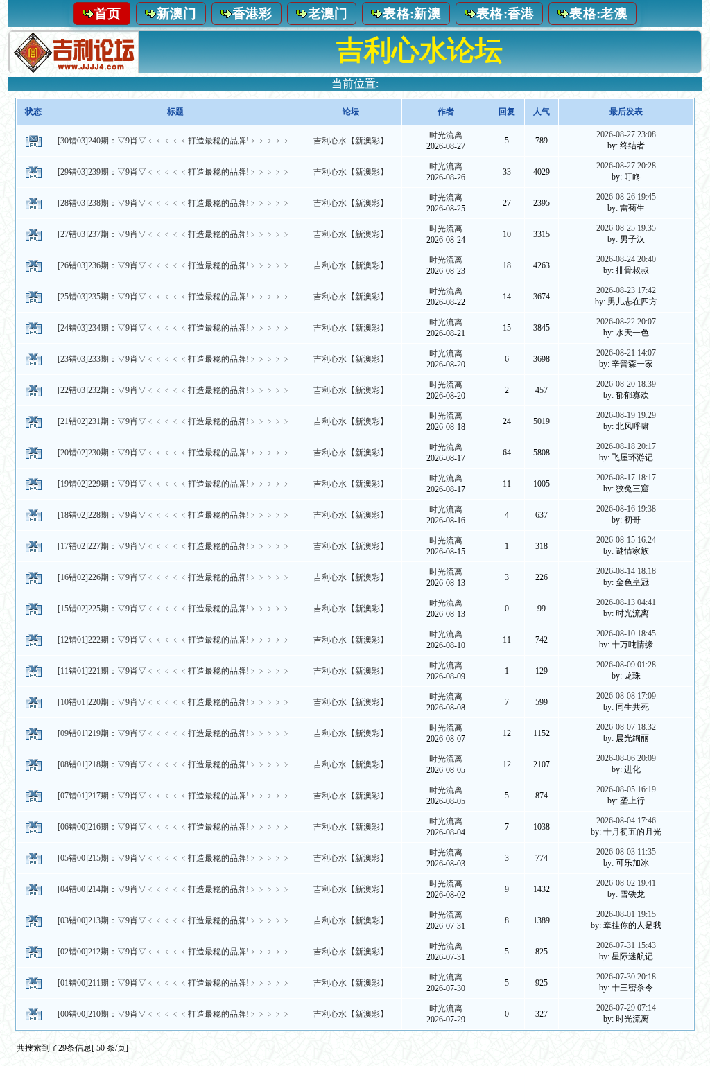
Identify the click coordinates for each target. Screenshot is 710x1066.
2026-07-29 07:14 (626, 1008)
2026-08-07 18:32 (626, 727)
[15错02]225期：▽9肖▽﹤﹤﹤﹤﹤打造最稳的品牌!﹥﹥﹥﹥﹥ (174, 608)
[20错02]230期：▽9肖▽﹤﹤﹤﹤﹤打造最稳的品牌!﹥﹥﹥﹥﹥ (174, 452)
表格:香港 (505, 13)
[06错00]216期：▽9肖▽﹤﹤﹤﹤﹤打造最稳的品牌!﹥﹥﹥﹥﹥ (174, 827)
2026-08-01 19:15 (626, 914)
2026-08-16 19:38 (626, 509)
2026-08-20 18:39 (626, 384)
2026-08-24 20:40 (626, 259)
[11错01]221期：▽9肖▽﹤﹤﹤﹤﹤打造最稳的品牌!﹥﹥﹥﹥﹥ (174, 671)
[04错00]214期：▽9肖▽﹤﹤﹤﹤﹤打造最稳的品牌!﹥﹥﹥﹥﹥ (174, 889)
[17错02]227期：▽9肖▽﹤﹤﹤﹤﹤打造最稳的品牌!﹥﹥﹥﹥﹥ (174, 546)
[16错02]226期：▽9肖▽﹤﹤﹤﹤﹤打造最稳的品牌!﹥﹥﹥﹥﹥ (174, 577)
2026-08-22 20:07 (626, 321)
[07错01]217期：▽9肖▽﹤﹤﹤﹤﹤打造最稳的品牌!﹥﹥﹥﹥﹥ (174, 796)
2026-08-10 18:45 (626, 633)
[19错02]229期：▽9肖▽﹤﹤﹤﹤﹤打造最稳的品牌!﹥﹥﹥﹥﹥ (174, 484)
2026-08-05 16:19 (626, 789)
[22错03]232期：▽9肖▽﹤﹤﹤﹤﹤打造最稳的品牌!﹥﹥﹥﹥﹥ (174, 390)
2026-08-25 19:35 (626, 228)
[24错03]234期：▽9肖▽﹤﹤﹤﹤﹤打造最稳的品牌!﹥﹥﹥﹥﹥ (174, 328)
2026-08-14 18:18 (626, 571)
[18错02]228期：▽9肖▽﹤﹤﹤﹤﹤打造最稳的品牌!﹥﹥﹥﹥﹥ (174, 515)
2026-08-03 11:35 (626, 852)
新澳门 (177, 13)
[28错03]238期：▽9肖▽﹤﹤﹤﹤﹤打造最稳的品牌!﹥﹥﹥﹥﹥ (174, 203)
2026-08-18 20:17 (626, 446)
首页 (107, 13)
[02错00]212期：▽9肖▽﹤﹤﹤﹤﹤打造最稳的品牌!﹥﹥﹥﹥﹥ (174, 951)
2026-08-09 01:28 (626, 665)
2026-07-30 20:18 (626, 976)
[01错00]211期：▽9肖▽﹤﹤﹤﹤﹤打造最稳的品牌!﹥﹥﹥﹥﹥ (174, 983)
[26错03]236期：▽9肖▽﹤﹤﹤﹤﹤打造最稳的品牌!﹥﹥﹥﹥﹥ (174, 265)
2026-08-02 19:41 (626, 883)
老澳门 (328, 13)
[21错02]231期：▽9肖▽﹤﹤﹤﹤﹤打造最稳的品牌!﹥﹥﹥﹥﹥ (174, 421)
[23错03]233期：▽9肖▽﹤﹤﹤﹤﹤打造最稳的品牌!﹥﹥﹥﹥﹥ (174, 359)
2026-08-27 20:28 (626, 166)
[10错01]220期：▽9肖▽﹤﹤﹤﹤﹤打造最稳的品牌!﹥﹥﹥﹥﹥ (174, 702)
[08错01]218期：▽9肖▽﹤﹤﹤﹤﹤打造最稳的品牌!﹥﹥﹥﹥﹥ (174, 764)
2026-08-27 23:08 (626, 134)
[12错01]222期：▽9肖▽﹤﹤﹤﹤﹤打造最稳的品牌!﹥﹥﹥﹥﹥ (174, 640)
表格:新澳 (412, 13)
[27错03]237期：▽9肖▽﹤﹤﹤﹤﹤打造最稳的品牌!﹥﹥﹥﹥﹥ (174, 234)
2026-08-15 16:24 (626, 540)
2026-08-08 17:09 (626, 696)
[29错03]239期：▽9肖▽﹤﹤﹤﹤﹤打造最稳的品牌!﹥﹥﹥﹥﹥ (174, 172)
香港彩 (252, 13)
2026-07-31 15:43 (626, 945)
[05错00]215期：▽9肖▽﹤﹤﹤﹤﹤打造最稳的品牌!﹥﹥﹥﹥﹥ (174, 858)
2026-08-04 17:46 (626, 820)
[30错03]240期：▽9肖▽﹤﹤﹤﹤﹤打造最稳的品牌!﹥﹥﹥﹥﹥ (174, 141)
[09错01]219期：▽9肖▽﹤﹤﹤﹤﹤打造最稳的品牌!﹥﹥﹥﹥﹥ (174, 733)
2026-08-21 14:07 (626, 353)
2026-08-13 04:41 (626, 602)
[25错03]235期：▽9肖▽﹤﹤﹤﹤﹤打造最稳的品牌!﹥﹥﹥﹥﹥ (174, 297)
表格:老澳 (598, 13)
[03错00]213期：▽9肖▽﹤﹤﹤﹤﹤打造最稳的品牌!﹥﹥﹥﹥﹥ (174, 920)
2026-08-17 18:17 (626, 477)
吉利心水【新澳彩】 (350, 141)
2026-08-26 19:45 (626, 197)
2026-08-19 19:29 (626, 415)
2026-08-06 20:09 (626, 758)
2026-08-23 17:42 (626, 290)
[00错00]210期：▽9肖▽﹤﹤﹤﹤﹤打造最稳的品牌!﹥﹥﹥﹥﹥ (174, 1014)
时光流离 (445, 135)
